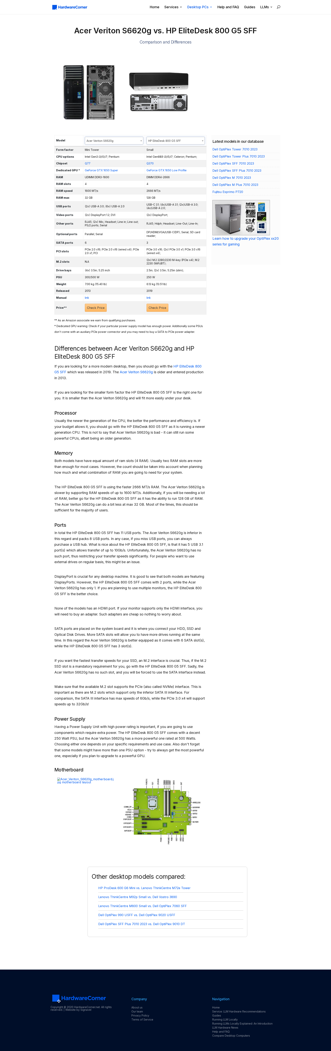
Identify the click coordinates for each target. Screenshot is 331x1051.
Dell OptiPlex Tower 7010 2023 (234, 149)
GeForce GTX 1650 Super (101, 170)
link (87, 297)
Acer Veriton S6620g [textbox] (100, 140)
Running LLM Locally (225, 1019)
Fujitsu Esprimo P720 (227, 192)
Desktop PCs (198, 7)
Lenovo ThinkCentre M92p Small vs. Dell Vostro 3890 (137, 897)
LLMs (264, 7)
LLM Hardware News (225, 1027)
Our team (137, 1011)
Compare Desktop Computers (231, 1035)
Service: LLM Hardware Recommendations (239, 1011)
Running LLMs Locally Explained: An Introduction (242, 1023)
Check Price (96, 308)
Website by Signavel (78, 1009)
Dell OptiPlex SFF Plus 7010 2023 (236, 170)
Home (154, 7)
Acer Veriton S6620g (136, 372)
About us (137, 1007)
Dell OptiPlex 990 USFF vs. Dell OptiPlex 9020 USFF (136, 915)
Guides (249, 7)
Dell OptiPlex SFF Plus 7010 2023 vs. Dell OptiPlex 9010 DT (141, 924)
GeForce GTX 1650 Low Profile (167, 170)
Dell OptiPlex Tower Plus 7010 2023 (238, 156)
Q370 (150, 163)
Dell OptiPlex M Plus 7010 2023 (235, 185)
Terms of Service (142, 1019)
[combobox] (114, 140)
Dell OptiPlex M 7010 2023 (231, 178)
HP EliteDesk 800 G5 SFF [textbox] (164, 140)
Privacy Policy (140, 1015)
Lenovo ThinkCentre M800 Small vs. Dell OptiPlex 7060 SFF (142, 906)
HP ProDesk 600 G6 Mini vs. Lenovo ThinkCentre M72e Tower (144, 888)
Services (171, 7)
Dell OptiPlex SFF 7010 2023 (233, 163)
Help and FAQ (228, 7)
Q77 (87, 163)
